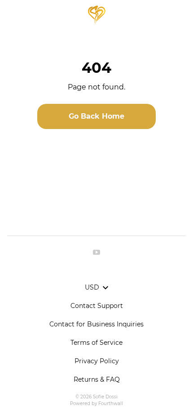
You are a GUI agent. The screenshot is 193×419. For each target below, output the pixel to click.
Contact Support (96, 306)
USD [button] (92, 287)
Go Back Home (96, 116)
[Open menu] (11, 14)
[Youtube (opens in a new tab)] (96, 252)
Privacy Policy (97, 361)
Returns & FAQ (97, 379)
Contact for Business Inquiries (96, 324)
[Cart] (182, 14)
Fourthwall (110, 403)
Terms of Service (96, 343)
